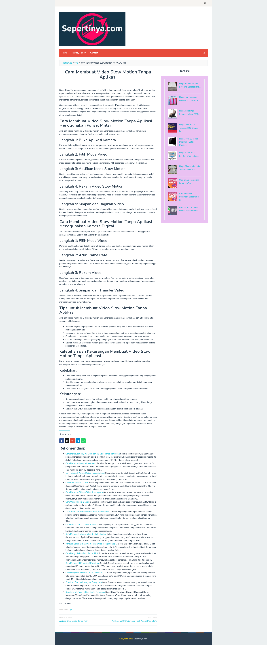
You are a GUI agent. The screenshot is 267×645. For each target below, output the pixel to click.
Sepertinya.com (141, 638)
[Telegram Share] (78, 440)
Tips (70, 609)
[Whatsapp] (83, 440)
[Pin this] (72, 440)
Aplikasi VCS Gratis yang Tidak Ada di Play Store (134, 619)
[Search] (204, 53)
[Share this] (61, 440)
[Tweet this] (67, 440)
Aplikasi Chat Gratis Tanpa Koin (73, 619)
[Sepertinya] (92, 28)
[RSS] (205, 3)
